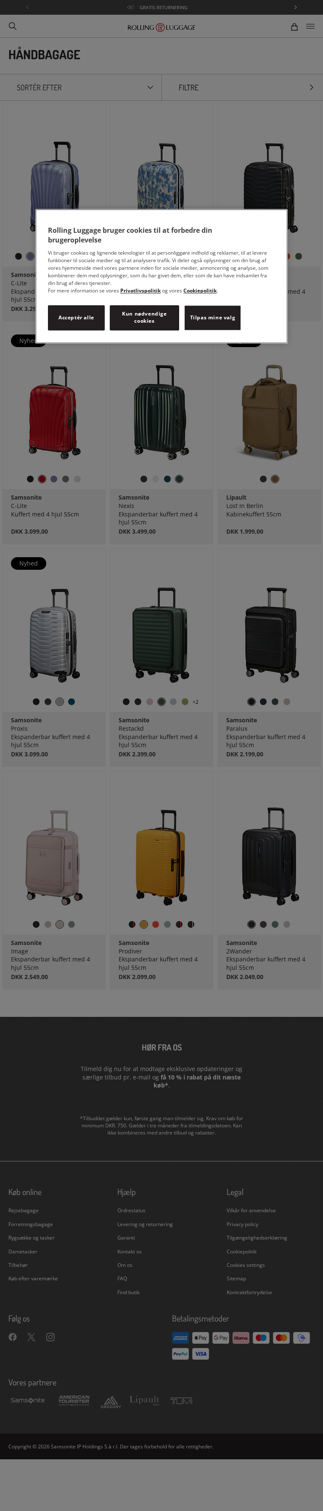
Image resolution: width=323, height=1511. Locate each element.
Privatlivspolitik (140, 291)
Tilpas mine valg (213, 317)
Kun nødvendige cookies (144, 318)
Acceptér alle (76, 317)
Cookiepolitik (200, 291)
